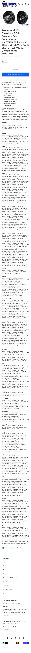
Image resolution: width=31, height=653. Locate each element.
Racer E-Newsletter (8, 589)
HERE (7, 606)
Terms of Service (7, 593)
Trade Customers (7, 581)
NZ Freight (5, 585)
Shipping (10, 56)
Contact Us (6, 570)
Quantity (3, 61)
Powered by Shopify (24, 648)
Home (4, 562)
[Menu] (28, 4)
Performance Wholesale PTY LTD (13, 648)
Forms (4, 573)
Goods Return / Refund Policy (10, 577)
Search (5, 565)
